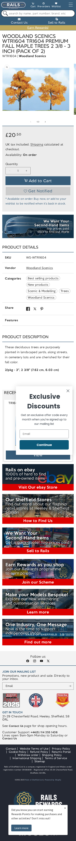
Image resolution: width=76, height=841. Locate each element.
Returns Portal (61, 752)
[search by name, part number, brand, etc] (4, 13)
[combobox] (38, 13)
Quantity (11, 164)
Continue (44, 444)
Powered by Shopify (53, 780)
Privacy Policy (61, 748)
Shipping (36, 144)
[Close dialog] (68, 391)
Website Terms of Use (34, 748)
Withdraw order (28, 755)
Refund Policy (39, 752)
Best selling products (43, 278)
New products (38, 285)
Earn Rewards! (38, 28)
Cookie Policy (18, 752)
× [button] (65, 808)
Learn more (21, 828)
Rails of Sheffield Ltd (34, 780)
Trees (65, 291)
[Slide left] (31, 122)
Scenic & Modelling (42, 291)
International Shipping (27, 758)
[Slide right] (45, 122)
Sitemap (39, 761)
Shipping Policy (52, 755)
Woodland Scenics (32, 56)
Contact (11, 748)
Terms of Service (56, 758)
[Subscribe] (70, 686)
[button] (33, 5)
